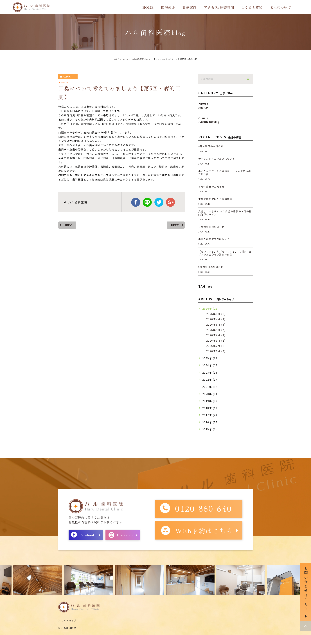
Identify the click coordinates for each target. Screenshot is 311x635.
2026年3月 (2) (216, 340)
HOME (148, 7)
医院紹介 (168, 7)
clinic (67, 76)
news (203, 105)
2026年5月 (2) (216, 330)
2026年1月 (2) (216, 351)
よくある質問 (252, 7)
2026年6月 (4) (216, 324)
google (170, 202)
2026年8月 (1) (216, 314)
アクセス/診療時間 (219, 7)
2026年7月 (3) (216, 319)
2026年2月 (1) (216, 346)
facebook (135, 202)
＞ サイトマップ (67, 620)
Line (147, 202)
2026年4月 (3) (216, 335)
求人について (280, 7)
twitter (158, 202)
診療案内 (189, 7)
